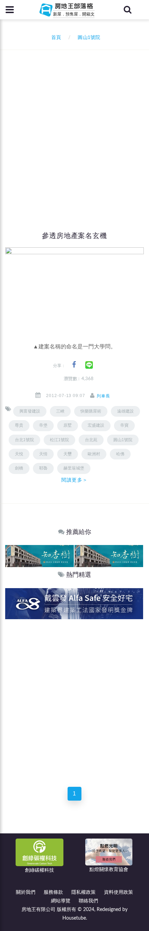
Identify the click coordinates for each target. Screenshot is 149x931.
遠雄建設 (125, 411)
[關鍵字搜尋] (127, 9)
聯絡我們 (88, 901)
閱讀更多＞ (74, 480)
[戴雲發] (74, 603)
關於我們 (25, 892)
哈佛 (120, 454)
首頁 (55, 37)
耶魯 (43, 468)
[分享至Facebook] (74, 365)
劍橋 (19, 468)
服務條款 (53, 892)
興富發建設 (29, 411)
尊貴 (19, 425)
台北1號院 (24, 439)
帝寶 (124, 425)
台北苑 (91, 439)
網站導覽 (60, 901)
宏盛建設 (96, 425)
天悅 (19, 454)
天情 (43, 454)
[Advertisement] (74, 127)
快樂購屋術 (90, 411)
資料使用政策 (118, 892)
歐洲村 (94, 454)
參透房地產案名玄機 (74, 235)
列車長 (103, 396)
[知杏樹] (39, 555)
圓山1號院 (122, 439)
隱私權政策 (83, 892)
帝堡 (43, 425)
